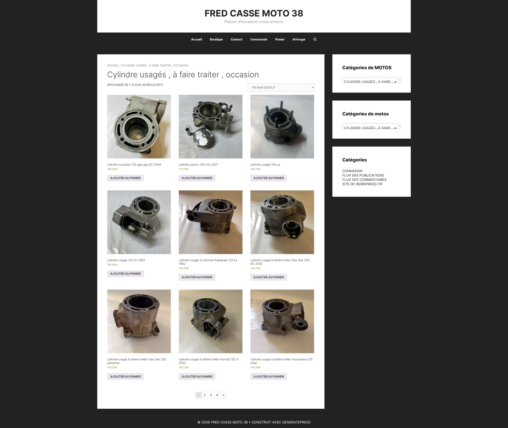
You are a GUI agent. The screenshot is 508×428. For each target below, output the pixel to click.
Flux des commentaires (364, 180)
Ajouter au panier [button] (125, 178)
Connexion (352, 171)
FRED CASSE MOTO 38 (254, 13)
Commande (258, 39)
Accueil (196, 39)
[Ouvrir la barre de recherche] (315, 39)
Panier (280, 39)
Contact (236, 39)
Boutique (216, 39)
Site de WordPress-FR (362, 184)
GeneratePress (296, 422)
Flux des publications (363, 175)
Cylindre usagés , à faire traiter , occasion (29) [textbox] (372, 82)
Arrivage (298, 39)
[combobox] (371, 80)
